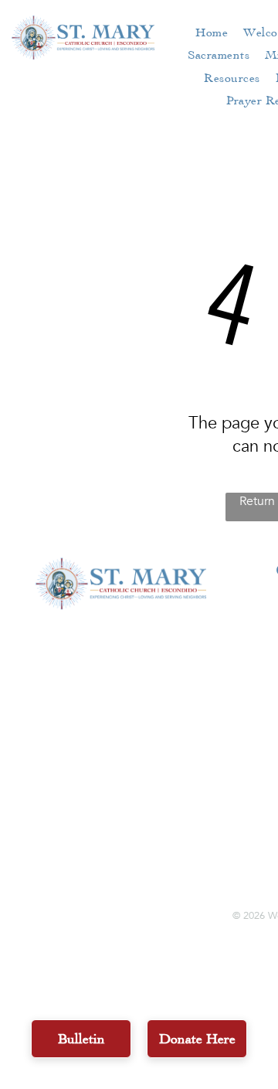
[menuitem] (212, 32)
